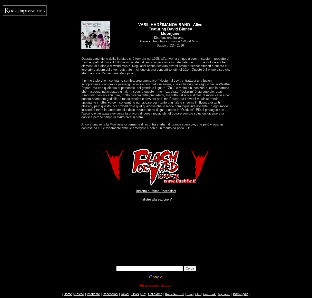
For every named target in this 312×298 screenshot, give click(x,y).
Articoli (79, 294)
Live (189, 294)
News (125, 294)
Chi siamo (155, 294)
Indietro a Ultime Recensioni (156, 191)
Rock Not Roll (174, 294)
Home (68, 294)
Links (135, 294)
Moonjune (170, 33)
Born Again (240, 294)
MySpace (224, 294)
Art (143, 294)
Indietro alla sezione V (156, 199)
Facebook (209, 294)
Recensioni (110, 294)
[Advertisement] (156, 229)
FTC (198, 294)
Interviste (93, 294)
